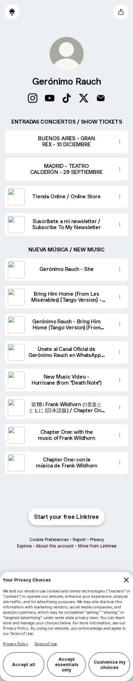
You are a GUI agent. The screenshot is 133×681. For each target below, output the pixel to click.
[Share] (119, 141)
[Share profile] (121, 12)
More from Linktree (97, 546)
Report (79, 540)
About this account (55, 546)
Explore (24, 546)
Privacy (97, 540)
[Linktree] (12, 12)
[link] (32, 98)
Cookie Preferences (48, 540)
